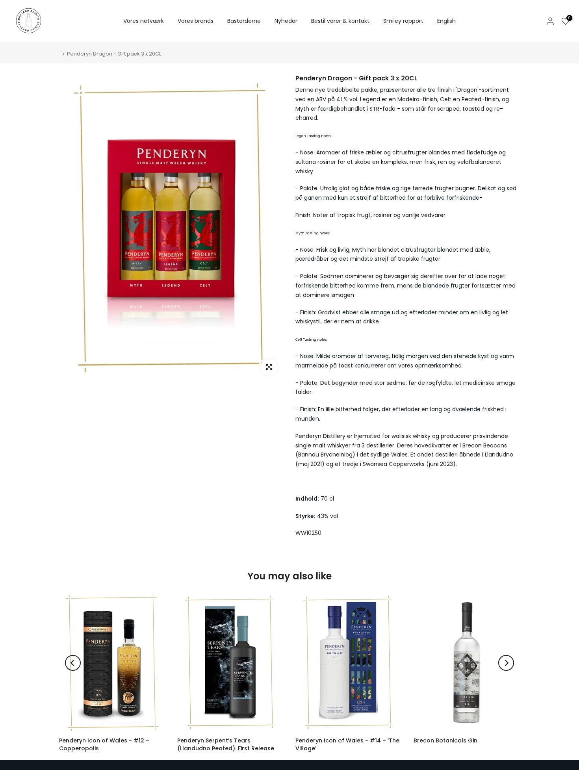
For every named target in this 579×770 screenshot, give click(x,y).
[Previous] (73, 663)
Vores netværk (143, 21)
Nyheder (286, 21)
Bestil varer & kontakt (340, 21)
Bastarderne (244, 21)
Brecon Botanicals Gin (445, 740)
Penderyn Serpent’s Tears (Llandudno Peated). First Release (225, 744)
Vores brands (195, 21)
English (446, 21)
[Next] (506, 663)
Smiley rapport (403, 21)
